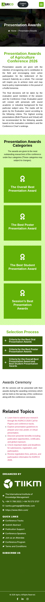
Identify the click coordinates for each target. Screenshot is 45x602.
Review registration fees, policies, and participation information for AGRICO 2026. (24, 457)
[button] (41, 4)
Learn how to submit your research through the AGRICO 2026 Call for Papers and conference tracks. (23, 421)
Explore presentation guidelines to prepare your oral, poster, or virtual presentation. (23, 430)
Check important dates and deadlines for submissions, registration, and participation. (24, 448)
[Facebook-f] (17, 599)
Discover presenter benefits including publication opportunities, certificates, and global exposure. (24, 439)
